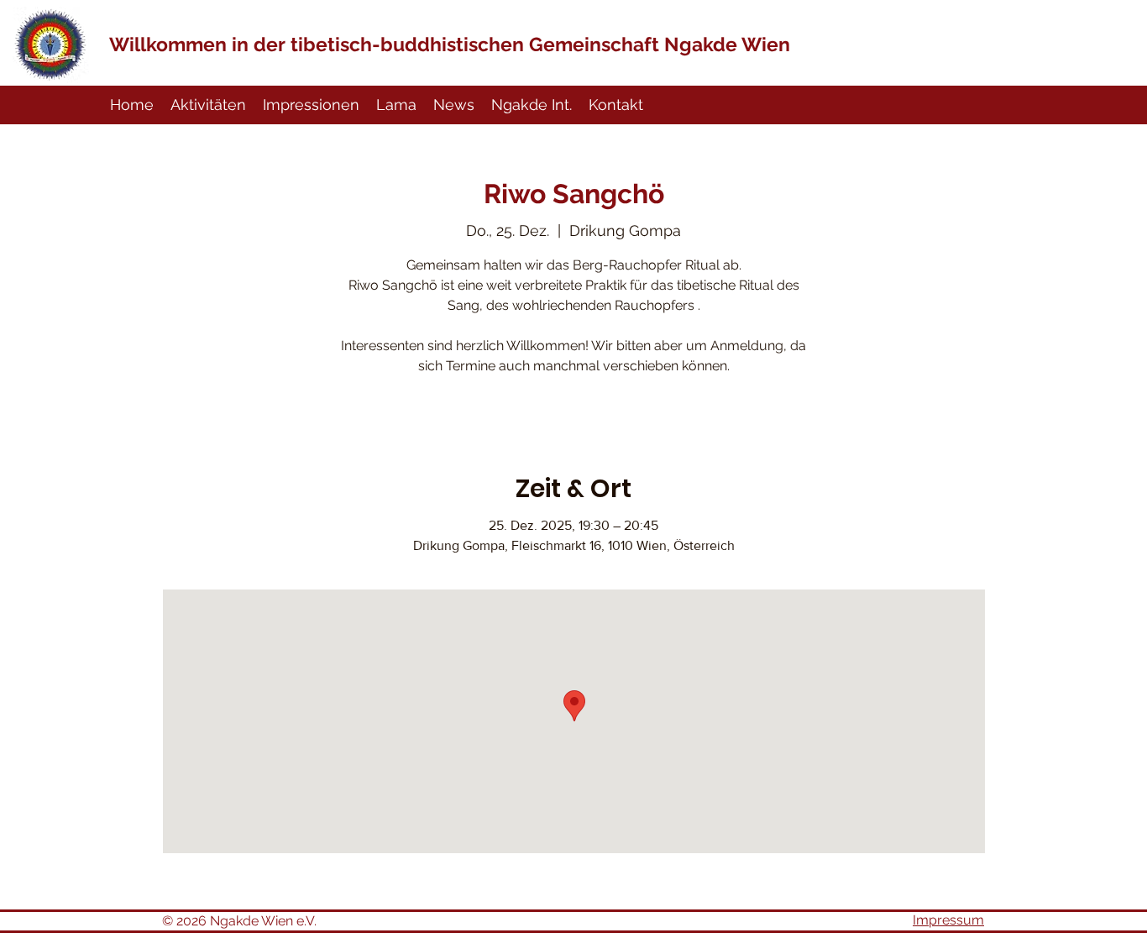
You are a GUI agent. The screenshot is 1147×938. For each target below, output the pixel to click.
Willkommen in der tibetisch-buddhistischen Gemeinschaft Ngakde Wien (449, 44)
